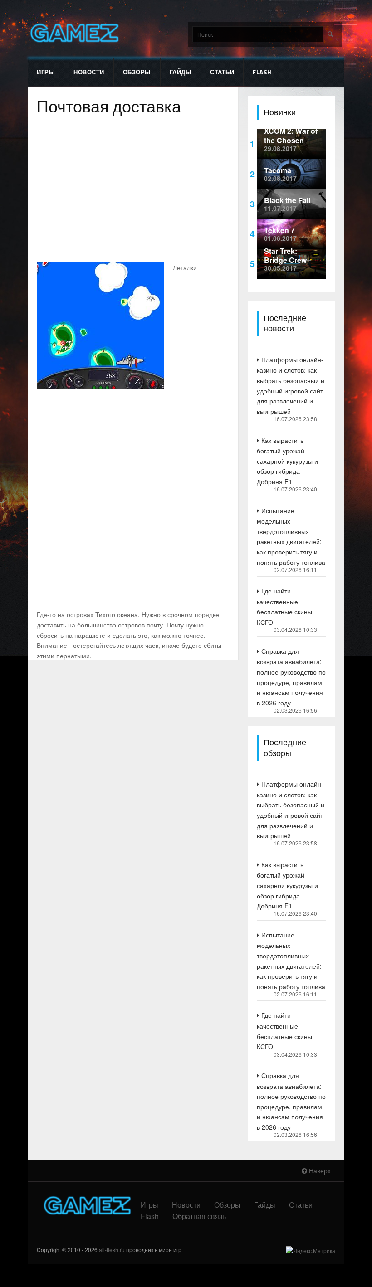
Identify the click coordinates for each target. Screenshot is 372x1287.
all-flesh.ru (112, 1249)
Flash (262, 72)
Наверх (319, 1170)
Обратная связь (199, 1216)
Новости (88, 72)
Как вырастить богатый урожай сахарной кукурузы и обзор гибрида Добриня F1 (287, 461)
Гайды (181, 72)
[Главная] (73, 33)
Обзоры (137, 72)
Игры (46, 72)
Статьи (222, 72)
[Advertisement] (133, 189)
